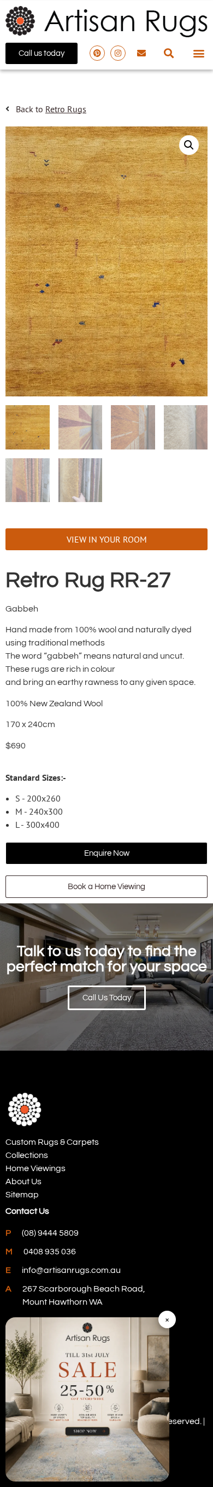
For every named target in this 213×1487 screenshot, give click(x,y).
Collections (26, 1155)
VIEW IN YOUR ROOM (107, 539)
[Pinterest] (97, 53)
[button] (169, 53)
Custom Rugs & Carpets (52, 1142)
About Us (23, 1181)
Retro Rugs (65, 108)
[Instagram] (118, 53)
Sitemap (22, 1194)
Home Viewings (35, 1168)
